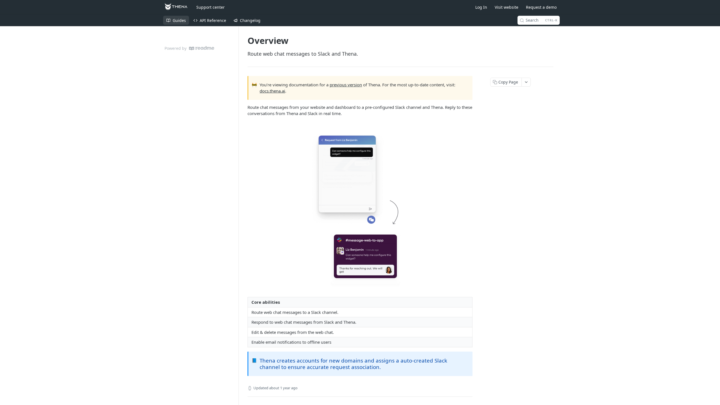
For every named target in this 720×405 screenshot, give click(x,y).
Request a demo (541, 7)
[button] (360, 207)
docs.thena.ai (272, 91)
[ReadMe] (201, 48)
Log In (481, 7)
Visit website (506, 7)
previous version (346, 84)
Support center (210, 7)
